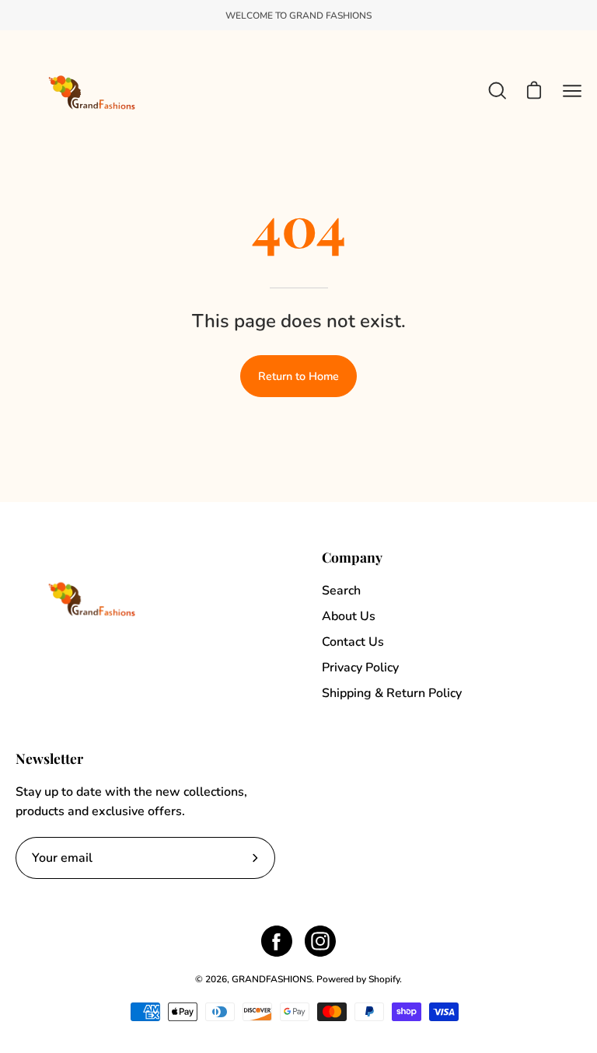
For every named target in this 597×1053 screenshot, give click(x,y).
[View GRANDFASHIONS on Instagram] (320, 941)
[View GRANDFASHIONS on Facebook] (276, 941)
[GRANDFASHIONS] (93, 90)
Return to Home (298, 376)
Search (341, 590)
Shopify (384, 979)
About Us (348, 616)
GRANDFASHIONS (272, 979)
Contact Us (353, 641)
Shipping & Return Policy (392, 693)
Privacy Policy (360, 667)
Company (352, 557)
